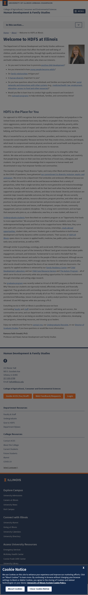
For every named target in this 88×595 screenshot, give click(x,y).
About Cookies (15, 589)
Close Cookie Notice (39, 589)
